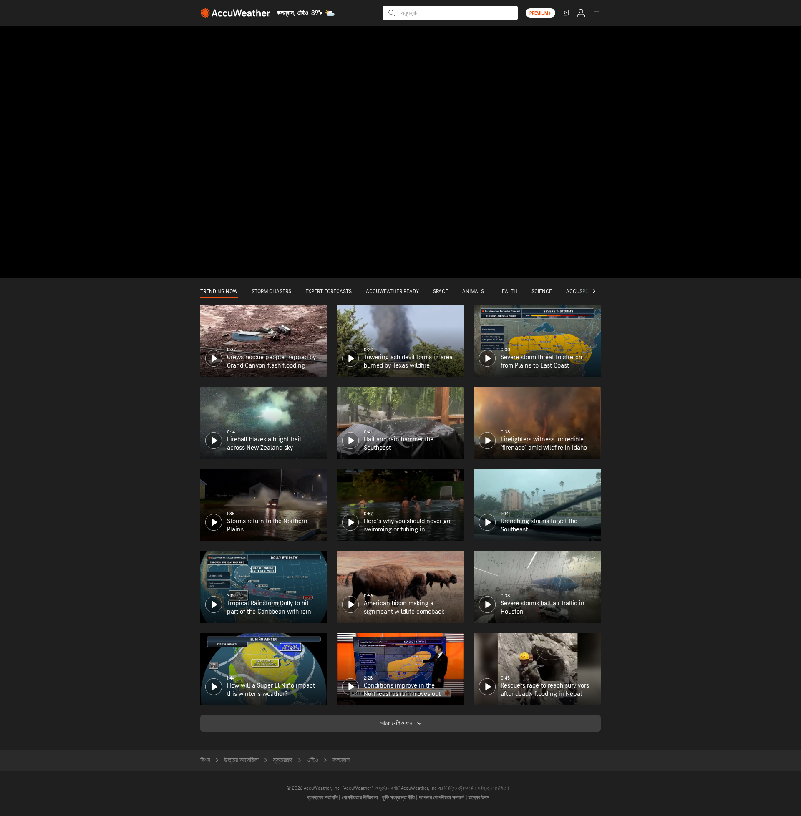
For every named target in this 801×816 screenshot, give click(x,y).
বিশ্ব (205, 760)
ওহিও (312, 760)
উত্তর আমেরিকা (241, 760)
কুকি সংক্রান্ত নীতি (399, 797)
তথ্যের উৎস (479, 797)
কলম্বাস (341, 760)
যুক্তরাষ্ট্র (282, 760)
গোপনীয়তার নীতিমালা (360, 797)
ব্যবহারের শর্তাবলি (323, 797)
